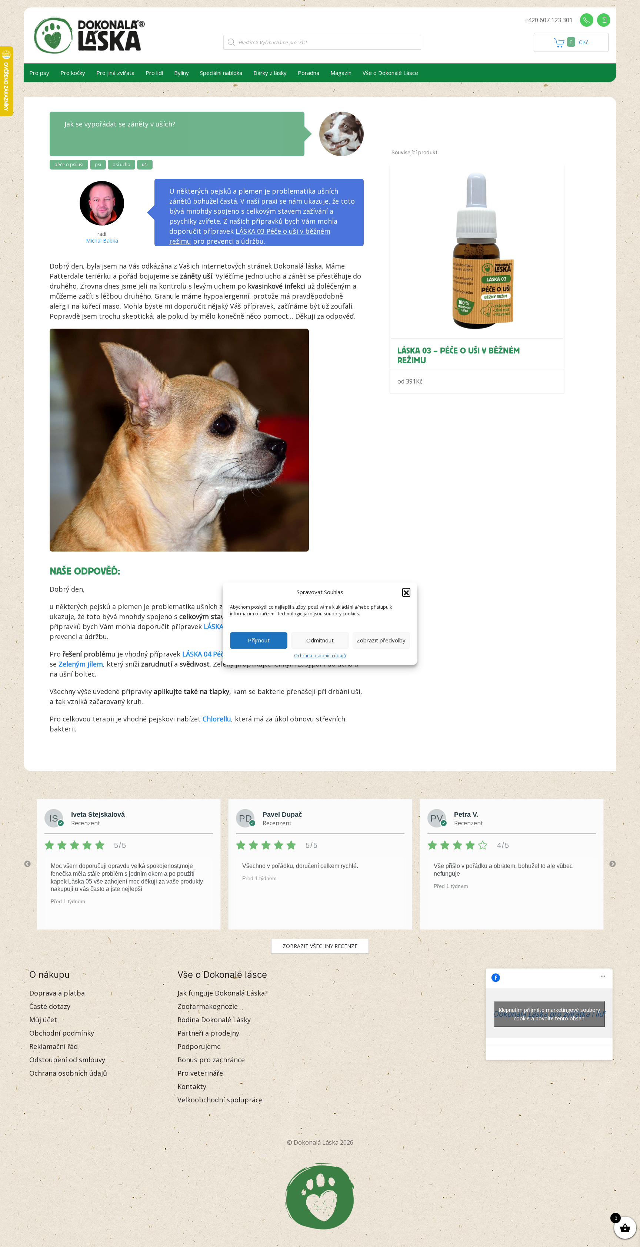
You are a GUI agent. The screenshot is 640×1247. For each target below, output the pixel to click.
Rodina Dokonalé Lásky (214, 1019)
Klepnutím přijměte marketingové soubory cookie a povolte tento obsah (549, 1014)
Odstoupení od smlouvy (67, 1059)
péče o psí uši (68, 164)
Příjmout (259, 640)
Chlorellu (217, 718)
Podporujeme (199, 1046)
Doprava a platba (57, 992)
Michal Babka (102, 240)
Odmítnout (320, 640)
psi (98, 164)
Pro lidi (154, 72)
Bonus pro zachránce (211, 1059)
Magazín (340, 72)
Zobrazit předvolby (381, 640)
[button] (406, 592)
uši (145, 164)
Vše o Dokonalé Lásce (390, 72)
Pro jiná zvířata (115, 72)
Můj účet (43, 1019)
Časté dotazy (49, 1006)
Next (612, 864)
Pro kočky (72, 72)
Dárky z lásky (270, 72)
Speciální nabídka (221, 72)
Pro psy (39, 72)
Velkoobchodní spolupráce (220, 1099)
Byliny (181, 72)
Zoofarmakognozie (207, 1006)
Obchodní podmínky (61, 1033)
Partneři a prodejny (208, 1033)
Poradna (308, 72)
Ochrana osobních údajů (320, 655)
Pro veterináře (200, 1073)
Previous (27, 864)
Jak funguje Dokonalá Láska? (222, 992)
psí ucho (121, 164)
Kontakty (191, 1086)
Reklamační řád (53, 1046)
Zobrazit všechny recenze (320, 946)
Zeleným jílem (81, 663)
